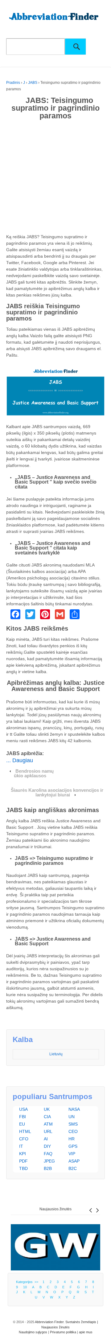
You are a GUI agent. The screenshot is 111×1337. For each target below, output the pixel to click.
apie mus (85, 1332)
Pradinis (13, 82)
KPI (22, 1153)
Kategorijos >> (28, 1282)
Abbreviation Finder (49, 1322)
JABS (32, 82)
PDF (23, 1161)
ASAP (74, 1161)
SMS (73, 1124)
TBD (23, 1168)
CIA (47, 1116)
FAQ (48, 1153)
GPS (72, 1146)
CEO (73, 1131)
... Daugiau (19, 760)
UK (47, 1109)
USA (23, 1109)
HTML (25, 1131)
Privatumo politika (63, 1332)
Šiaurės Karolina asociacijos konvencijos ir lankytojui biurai (57, 792)
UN (71, 1116)
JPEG (49, 1161)
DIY (47, 1146)
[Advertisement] (55, 178)
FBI (22, 1116)
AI (46, 1138)
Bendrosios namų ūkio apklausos (34, 773)
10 (25, 1287)
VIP (71, 1153)
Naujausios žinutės (55, 1209)
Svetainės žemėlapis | (81, 1322)
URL (48, 1131)
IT (21, 1146)
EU (22, 1124)
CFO (23, 1138)
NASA (74, 1109)
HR (71, 1138)
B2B (48, 1168)
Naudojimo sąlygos (33, 1332)
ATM (48, 1124)
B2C (72, 1168)
